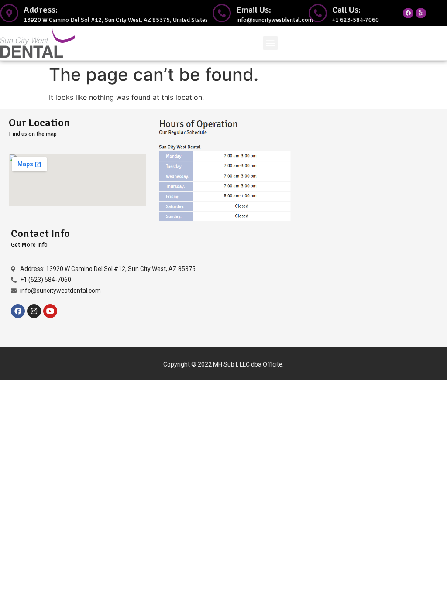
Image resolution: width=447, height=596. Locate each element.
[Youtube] (50, 311)
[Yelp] (421, 13)
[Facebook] (408, 13)
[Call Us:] (318, 13)
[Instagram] (34, 311)
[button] (270, 43)
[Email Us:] (222, 13)
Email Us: (253, 9)
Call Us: (346, 9)
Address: (41, 9)
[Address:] (9, 13)
